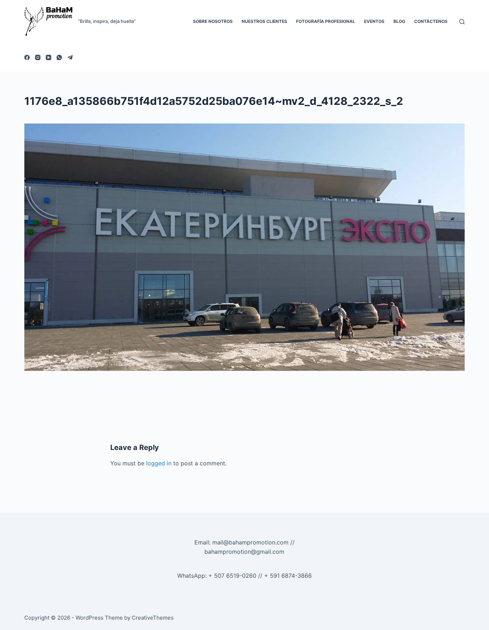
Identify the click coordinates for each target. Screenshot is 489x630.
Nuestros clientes (264, 21)
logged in (158, 463)
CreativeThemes (153, 617)
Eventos (374, 21)
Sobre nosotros (213, 21)
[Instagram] (37, 57)
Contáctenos (430, 21)
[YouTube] (48, 57)
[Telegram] (70, 57)
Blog (399, 21)
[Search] (462, 21)
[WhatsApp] (59, 57)
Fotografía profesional (325, 21)
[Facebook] (27, 57)
